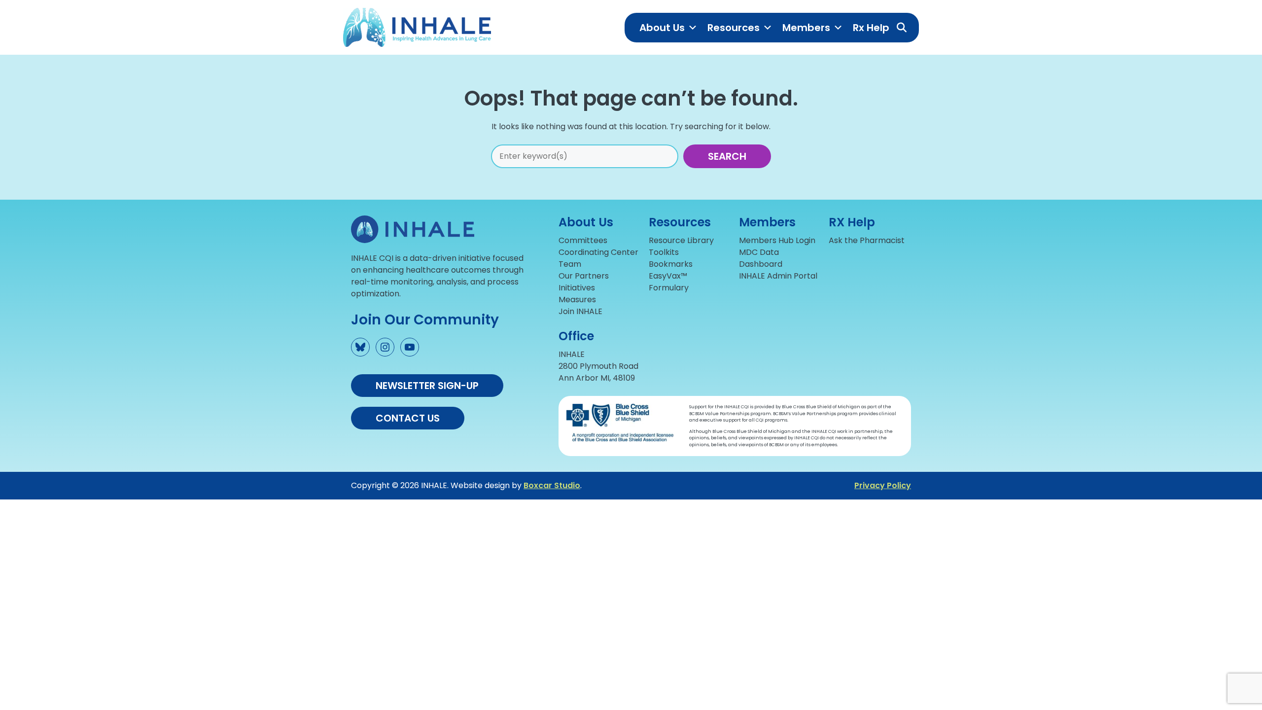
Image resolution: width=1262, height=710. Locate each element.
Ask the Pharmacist (867, 240)
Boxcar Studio (552, 485)
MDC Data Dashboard (760, 258)
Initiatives (577, 287)
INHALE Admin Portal (778, 276)
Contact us (408, 418)
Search (727, 156)
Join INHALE (580, 311)
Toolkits (664, 252)
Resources (733, 28)
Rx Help (871, 28)
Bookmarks (671, 264)
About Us (662, 28)
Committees (583, 240)
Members (806, 28)
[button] (901, 27)
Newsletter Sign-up (427, 385)
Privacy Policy (882, 485)
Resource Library (681, 240)
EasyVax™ (668, 276)
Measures (577, 299)
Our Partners (584, 276)
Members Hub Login (777, 240)
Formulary (669, 287)
